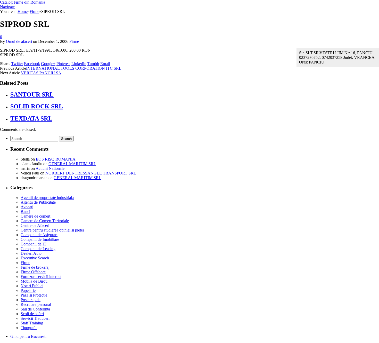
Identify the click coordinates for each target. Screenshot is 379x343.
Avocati (27, 207)
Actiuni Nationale (50, 168)
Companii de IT (33, 244)
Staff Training (32, 323)
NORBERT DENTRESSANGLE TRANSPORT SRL (90, 173)
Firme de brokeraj (35, 267)
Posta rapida (30, 300)
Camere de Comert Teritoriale (45, 221)
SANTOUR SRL (32, 94)
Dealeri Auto (31, 253)
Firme (74, 41)
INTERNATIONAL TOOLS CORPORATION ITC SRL (73, 68)
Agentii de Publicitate (38, 202)
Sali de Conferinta (35, 309)
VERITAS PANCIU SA (41, 73)
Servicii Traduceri (35, 318)
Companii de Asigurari (39, 235)
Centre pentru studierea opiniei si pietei (52, 230)
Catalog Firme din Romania (22, 2)
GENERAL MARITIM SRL (72, 164)
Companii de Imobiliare (40, 239)
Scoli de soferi (32, 314)
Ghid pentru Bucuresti (28, 336)
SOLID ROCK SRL (36, 106)
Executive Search (35, 258)
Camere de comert (35, 216)
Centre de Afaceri (35, 225)
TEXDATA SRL (31, 118)
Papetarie (28, 290)
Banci (25, 211)
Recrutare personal (36, 304)
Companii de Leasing (38, 248)
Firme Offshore (33, 272)
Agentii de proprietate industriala (47, 197)
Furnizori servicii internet (41, 276)
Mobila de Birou (34, 281)
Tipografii (29, 327)
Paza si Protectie (34, 295)
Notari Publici (32, 286)
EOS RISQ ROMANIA (56, 159)
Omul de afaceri (19, 41)
